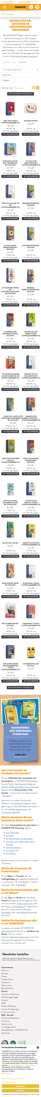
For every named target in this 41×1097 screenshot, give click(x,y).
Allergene (6, 80)
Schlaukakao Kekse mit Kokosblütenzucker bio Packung (10, 291)
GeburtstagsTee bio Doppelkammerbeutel (31, 544)
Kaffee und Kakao (16, 787)
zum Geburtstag (12, 832)
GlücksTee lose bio (10, 543)
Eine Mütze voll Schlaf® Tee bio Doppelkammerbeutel (31, 376)
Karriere (4, 973)
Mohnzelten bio (31, 121)
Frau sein (6, 885)
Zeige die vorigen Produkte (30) (20, 94)
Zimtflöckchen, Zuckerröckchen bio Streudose (10, 503)
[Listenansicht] (33, 88)
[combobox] (18, 14)
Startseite (6, 62)
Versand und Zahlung (10, 994)
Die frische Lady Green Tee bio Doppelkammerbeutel (31, 334)
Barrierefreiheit (7, 988)
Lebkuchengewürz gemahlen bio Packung (31, 460)
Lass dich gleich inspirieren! (26, 56)
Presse (4, 976)
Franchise (5, 1021)
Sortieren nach (7, 88)
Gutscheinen (18, 803)
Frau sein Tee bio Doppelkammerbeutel (10, 122)
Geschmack (7, 75)
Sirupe (27, 787)
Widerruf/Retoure (8, 1006)
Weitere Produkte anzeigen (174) (20, 687)
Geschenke (23, 62)
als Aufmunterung (13, 847)
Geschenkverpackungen (19, 937)
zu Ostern (10, 835)
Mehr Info (20, 755)
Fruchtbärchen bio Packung (10, 624)
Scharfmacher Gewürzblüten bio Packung (10, 334)
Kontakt (4, 1000)
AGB (3, 1003)
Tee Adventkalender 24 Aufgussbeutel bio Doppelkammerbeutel (10, 376)
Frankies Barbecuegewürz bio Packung (31, 290)
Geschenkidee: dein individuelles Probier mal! (20, 731)
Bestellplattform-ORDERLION (14, 1030)
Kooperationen (7, 979)
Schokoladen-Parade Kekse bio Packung (10, 247)
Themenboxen (7, 812)
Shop (14, 62)
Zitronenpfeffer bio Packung (30, 246)
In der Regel (20, 885)
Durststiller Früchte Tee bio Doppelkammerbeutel (31, 503)
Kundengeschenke (8, 1027)
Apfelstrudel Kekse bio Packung (10, 584)
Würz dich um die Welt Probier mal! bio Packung (10, 163)
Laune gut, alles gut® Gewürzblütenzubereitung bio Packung (13, 418)
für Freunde (10, 853)
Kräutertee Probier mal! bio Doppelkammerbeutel (10, 460)
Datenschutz (6, 985)
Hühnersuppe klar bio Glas (30, 665)
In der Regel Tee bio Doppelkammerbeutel (31, 584)
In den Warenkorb (11, 134)
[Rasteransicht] (37, 88)
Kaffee (23, 912)
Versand (15, 131)
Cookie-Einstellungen (10, 1009)
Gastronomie (6, 1024)
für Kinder (10, 850)
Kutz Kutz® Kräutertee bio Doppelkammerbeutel (31, 163)
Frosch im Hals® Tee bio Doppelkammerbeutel (10, 205)
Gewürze (22, 784)
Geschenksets (7, 931)
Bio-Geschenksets (19, 809)
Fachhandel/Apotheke (10, 1018)
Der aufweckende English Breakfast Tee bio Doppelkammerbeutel (10, 667)
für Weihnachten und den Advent (19, 838)
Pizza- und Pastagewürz (15, 906)
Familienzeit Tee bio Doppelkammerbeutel (31, 624)
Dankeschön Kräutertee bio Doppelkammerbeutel (31, 418)
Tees (16, 784)
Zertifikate (5, 1033)
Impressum (5, 982)
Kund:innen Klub (8, 1012)
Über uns (5, 970)
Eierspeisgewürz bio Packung (30, 204)
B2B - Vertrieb (7, 1015)
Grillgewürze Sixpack (24, 903)
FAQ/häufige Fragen (9, 997)
